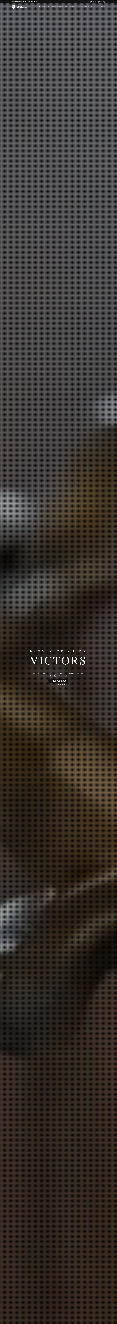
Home (38, 6)
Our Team (46, 6)
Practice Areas (71, 6)
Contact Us (100, 6)
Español (87, 2)
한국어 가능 (94, 2)
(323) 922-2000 (32, 2)
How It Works (83, 6)
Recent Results (57, 6)
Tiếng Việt (102, 2)
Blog (93, 6)
